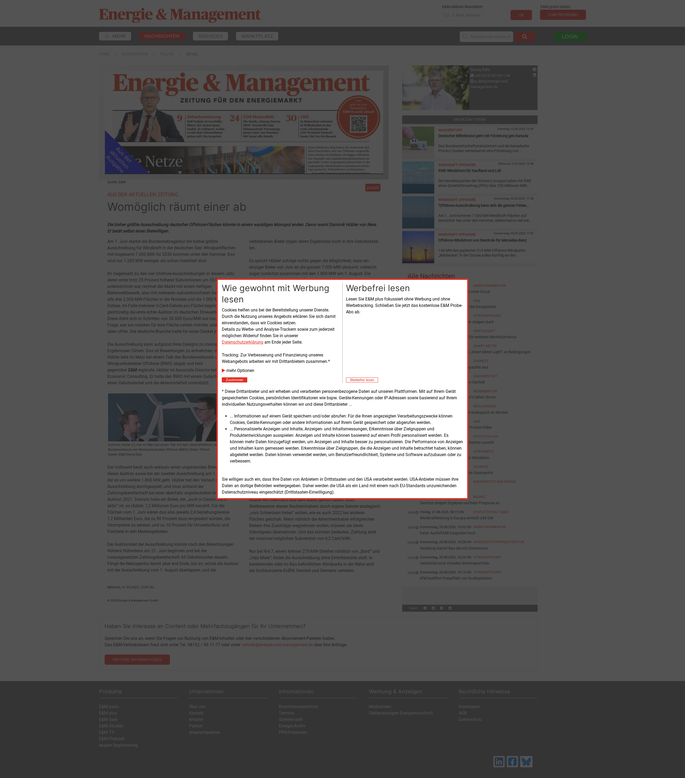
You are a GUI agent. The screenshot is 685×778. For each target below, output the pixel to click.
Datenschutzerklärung (242, 342)
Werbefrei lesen (362, 380)
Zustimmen (234, 380)
